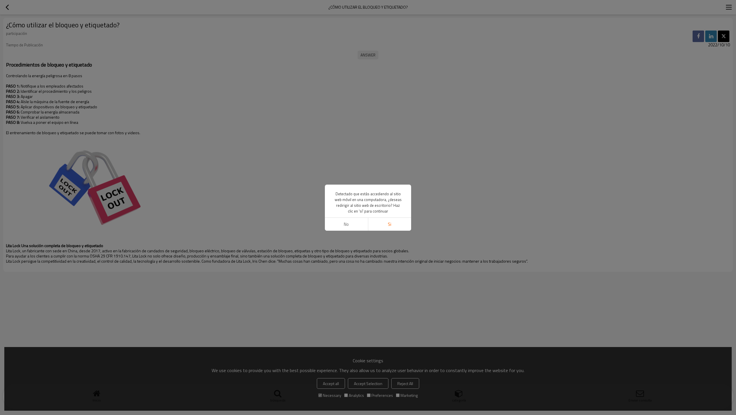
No (346, 224)
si (389, 224)
